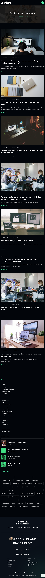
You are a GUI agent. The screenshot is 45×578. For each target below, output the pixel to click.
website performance (35, 506)
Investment (19, 490)
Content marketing (5, 483)
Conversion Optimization (27, 483)
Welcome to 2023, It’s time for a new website (17, 241)
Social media (22, 499)
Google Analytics (10, 490)
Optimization (21, 493)
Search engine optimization (26, 496)
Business (10, 480)
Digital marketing (18, 486)
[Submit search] (43, 374)
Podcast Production (6, 409)
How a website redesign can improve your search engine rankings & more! (21, 355)
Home (15, 16)
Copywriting (4, 393)
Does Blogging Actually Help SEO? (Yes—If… (18, 449)
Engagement (36, 486)
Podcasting (4, 496)
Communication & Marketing (8, 389)
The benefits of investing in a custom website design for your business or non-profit (21, 62)
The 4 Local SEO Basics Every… (15, 463)
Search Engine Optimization (7, 411)
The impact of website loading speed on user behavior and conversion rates (22, 152)
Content (27, 480)
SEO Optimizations (5, 413)
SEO (15, 499)
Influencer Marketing (6, 404)
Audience (11, 476)
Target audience (5, 503)
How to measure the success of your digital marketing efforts (20, 103)
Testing (13, 503)
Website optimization (23, 506)
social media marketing (32, 499)
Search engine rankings (7, 499)
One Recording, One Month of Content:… (17, 442)
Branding (4, 387)
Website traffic (5, 509)
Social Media (4, 418)
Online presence (12, 493)
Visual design (39, 503)
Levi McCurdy (5, 57)
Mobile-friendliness (29, 490)
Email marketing (5, 400)
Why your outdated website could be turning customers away (20, 309)
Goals (3, 490)
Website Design (5, 424)
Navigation (4, 493)
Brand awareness (19, 476)
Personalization (30, 493)
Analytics (4, 476)
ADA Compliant (5, 384)
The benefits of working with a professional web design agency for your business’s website (21, 198)
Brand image (37, 476)
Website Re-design (6, 431)
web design (4, 506)
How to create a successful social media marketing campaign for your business (19, 260)
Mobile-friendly (39, 490)
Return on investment (14, 496)
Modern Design (5, 407)
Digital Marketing (5, 395)
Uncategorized (5, 420)
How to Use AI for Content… (14, 456)
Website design (13, 506)
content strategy (16, 483)
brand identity (28, 476)
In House (4, 402)
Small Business (5, 415)
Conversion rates (38, 483)
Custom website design (6, 486)
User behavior (20, 503)
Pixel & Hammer (39, 493)
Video (3, 422)
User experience (30, 503)
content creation (35, 480)
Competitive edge (19, 480)
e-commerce (4, 398)
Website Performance (6, 429)
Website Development (6, 426)
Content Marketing (6, 391)
